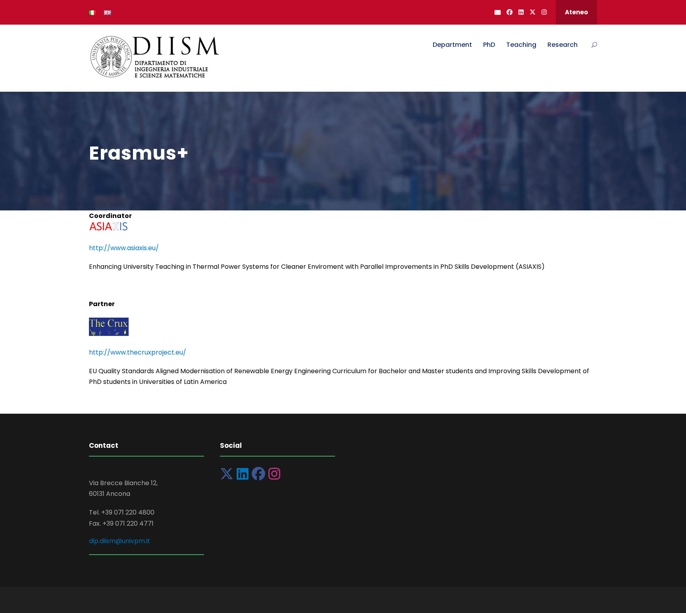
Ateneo (576, 12)
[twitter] (533, 12)
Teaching (521, 44)
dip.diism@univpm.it (119, 541)
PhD (489, 44)
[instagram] (544, 12)
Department (452, 44)
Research (562, 44)
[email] (498, 12)
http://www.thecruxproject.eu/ (137, 352)
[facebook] (510, 12)
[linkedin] (521, 12)
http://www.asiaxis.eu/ (124, 248)
